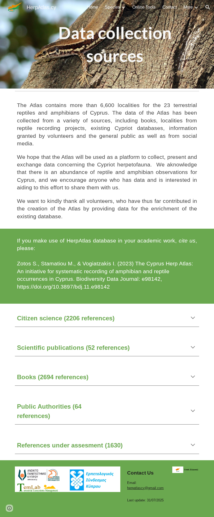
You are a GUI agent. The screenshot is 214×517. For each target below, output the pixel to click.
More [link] (188, 7)
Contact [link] (169, 7)
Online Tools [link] (144, 7)
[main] (114, 44)
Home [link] (92, 7)
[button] (207, 7)
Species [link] (112, 7)
